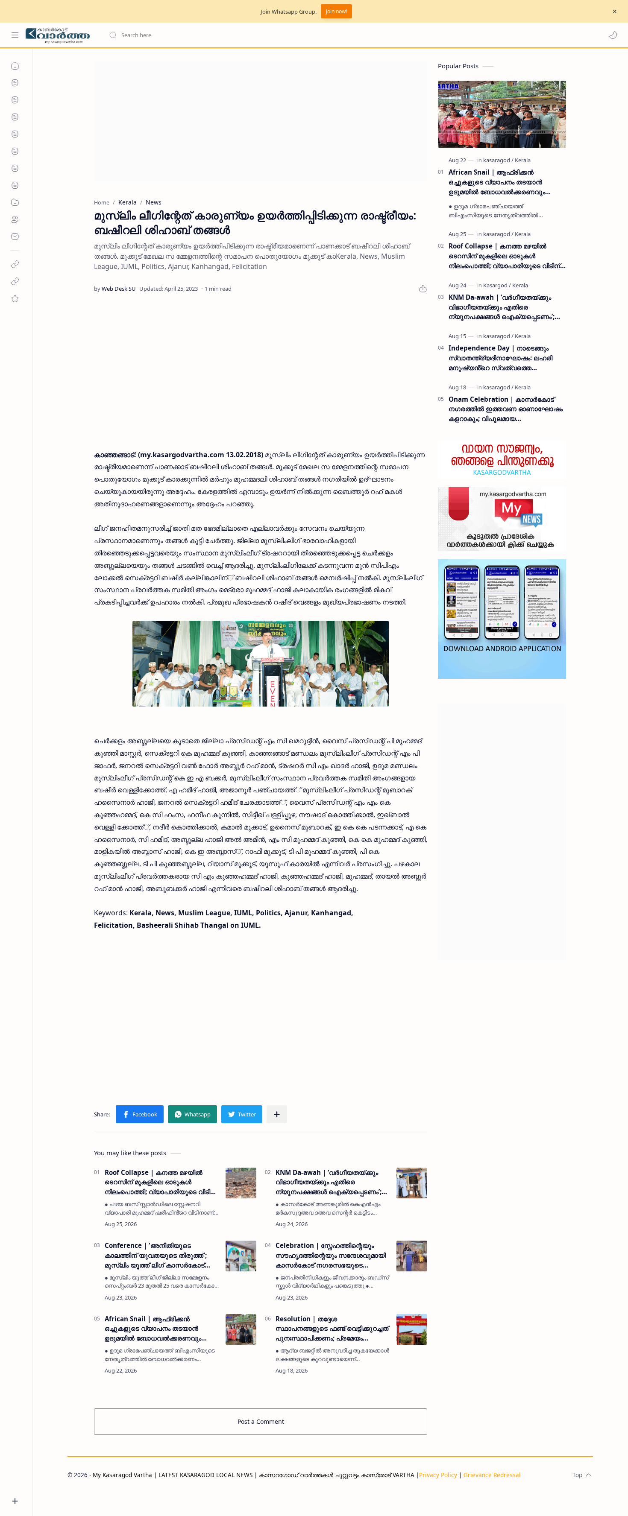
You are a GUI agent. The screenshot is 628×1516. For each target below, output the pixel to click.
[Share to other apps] (277, 1114)
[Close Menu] (614, 11)
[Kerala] (523, 160)
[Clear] (243, 35)
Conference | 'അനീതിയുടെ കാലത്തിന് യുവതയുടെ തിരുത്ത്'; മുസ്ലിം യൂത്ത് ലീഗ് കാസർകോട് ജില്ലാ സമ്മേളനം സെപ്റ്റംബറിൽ (156, 1255)
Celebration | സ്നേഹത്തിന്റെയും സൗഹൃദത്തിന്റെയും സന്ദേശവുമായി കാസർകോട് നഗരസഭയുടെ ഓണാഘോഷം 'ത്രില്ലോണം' (331, 1255)
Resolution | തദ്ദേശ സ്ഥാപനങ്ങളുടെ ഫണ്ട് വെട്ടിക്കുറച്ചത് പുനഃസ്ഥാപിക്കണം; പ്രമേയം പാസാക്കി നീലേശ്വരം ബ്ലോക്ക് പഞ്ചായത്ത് (332, 1328)
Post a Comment (261, 1421)
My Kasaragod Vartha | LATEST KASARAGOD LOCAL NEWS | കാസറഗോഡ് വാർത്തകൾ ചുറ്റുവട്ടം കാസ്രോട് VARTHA (253, 1475)
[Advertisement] (260, 121)
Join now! (336, 11)
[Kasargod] (497, 285)
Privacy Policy (438, 1475)
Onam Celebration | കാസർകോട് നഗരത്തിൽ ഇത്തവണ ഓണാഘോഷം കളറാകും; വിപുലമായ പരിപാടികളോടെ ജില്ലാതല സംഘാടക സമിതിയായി (506, 409)
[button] (613, 35)
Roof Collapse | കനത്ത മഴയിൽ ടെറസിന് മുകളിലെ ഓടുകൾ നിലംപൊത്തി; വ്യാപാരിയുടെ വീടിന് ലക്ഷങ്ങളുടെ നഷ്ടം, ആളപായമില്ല (160, 1182)
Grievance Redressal (492, 1475)
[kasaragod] (498, 160)
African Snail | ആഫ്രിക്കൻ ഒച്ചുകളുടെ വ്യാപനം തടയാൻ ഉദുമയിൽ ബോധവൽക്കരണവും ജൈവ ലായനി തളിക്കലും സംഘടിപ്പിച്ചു (153, 1328)
